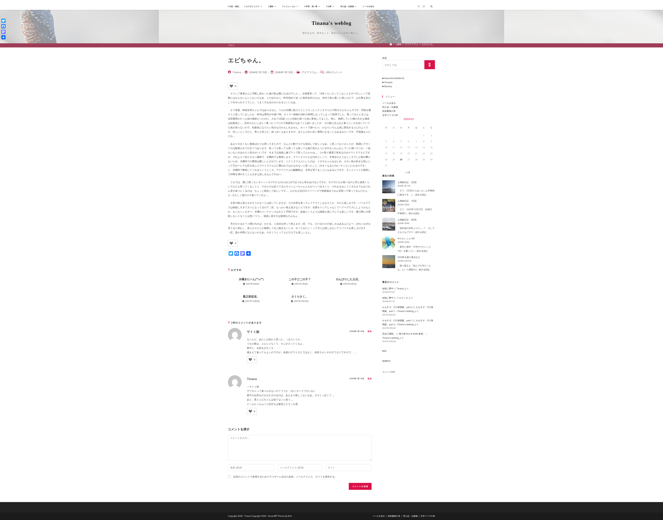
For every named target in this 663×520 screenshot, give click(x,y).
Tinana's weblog (331, 23)
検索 (384, 58)
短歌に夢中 (387, 288)
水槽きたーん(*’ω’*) (251, 279)
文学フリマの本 (390, 115)
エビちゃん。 (428, 44)
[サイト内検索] (431, 6)
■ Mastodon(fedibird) (393, 78)
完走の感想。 (389, 333)
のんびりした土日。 (348, 279)
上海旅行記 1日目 (407, 200)
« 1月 (407, 172)
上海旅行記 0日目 (407, 219)
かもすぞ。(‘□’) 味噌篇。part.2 (397, 307)
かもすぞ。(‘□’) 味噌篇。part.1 (397, 320)
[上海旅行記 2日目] (388, 186)
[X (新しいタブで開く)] (418, 6)
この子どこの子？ (300, 279)
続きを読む (421, 194)
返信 (370, 331)
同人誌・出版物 (390, 107)
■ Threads (387, 82)
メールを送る (389, 103)
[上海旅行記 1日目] (388, 205)
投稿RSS (386, 360)
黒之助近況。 (251, 296)
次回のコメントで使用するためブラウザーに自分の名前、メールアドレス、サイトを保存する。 (285, 476)
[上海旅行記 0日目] (388, 224)
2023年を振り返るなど (408, 257)
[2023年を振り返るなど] (388, 261)
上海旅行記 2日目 (407, 182)
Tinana (237, 72)
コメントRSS (388, 371)
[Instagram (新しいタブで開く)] (423, 6)
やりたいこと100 (406, 238)
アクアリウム (309, 72)
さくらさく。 (299, 296)
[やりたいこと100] (388, 243)
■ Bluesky (387, 86)
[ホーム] (391, 44)
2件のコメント (334, 72)
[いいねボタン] (231, 86)
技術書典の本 (389, 110)
